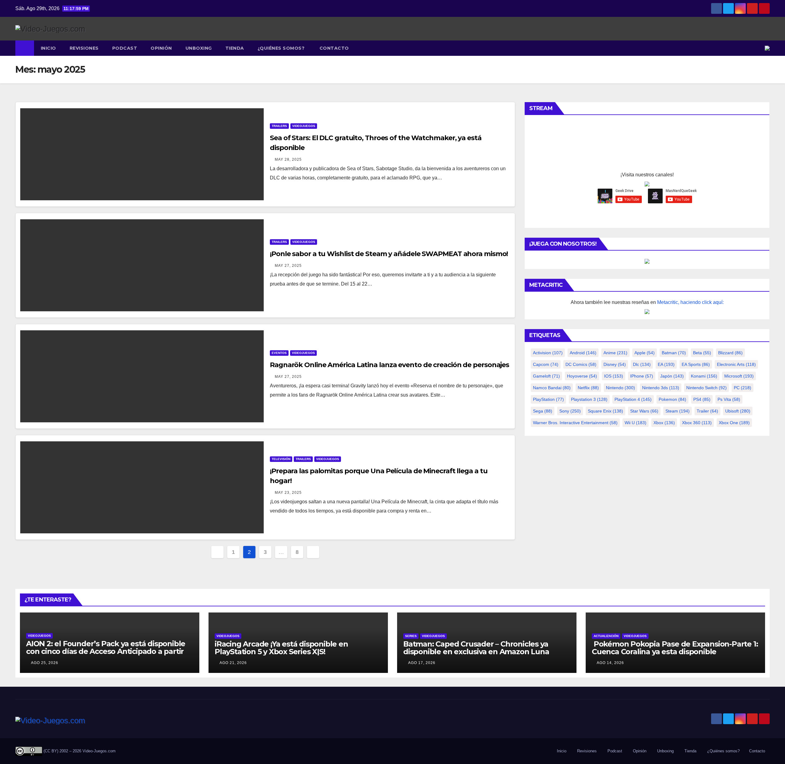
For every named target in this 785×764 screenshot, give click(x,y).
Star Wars (644, 411)
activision (548, 352)
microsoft (739, 376)
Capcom (545, 364)
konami (704, 376)
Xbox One (734, 422)
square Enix (605, 411)
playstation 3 (589, 399)
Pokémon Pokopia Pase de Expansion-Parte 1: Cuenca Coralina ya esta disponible (675, 647)
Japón (672, 376)
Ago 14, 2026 (610, 663)
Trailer (707, 411)
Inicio (48, 48)
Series (411, 636)
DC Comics (580, 364)
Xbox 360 (697, 422)
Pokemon (672, 399)
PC (742, 387)
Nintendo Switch (706, 387)
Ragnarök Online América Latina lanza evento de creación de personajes (389, 365)
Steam (677, 411)
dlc (642, 364)
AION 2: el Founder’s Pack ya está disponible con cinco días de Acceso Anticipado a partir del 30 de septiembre (105, 651)
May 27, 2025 (288, 265)
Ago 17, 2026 (421, 663)
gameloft (546, 376)
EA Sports (696, 364)
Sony (570, 411)
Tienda (234, 48)
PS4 (701, 399)
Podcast (124, 48)
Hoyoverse (582, 376)
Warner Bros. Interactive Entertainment (575, 422)
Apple (644, 352)
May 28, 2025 (288, 159)
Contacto (333, 48)
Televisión (281, 459)
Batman (674, 352)
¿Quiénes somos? (281, 48)
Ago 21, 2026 (233, 663)
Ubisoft (737, 411)
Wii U (635, 422)
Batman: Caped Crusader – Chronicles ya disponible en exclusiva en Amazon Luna (476, 647)
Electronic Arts (736, 364)
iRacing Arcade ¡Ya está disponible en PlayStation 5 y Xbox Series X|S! (281, 647)
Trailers (279, 126)
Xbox (664, 422)
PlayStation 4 (633, 399)
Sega (542, 411)
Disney (614, 364)
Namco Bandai (552, 387)
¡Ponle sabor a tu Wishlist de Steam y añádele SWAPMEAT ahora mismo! (389, 254)
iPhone (641, 376)
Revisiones (84, 48)
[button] (760, 48)
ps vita (729, 399)
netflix (588, 387)
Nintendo (620, 387)
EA (666, 364)
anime (615, 352)
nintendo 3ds (660, 387)
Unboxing (199, 48)
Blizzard (730, 352)
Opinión (161, 48)
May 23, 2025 (288, 492)
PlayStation (548, 399)
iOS (613, 376)
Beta (702, 352)
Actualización (606, 636)
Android (583, 352)
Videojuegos (303, 126)
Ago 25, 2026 (44, 663)
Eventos (279, 353)
